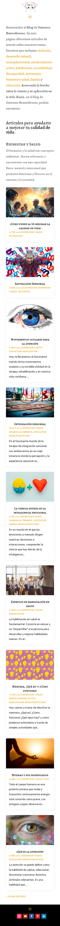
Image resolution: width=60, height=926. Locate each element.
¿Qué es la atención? (30, 852)
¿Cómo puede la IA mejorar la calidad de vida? (30, 226)
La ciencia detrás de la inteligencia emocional (30, 510)
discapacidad (15, 74)
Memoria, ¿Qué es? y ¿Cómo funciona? (30, 688)
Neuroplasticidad (19, 435)
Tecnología (15, 235)
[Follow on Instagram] (19, 916)
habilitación (24, 68)
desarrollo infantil (18, 56)
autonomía (33, 74)
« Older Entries (16, 896)
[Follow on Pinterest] (37, 916)
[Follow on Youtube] (25, 916)
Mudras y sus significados (30, 775)
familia (35, 79)
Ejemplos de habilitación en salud (30, 604)
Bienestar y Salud (32, 232)
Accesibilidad (30, 287)
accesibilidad (43, 68)
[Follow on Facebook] (31, 916)
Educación (15, 351)
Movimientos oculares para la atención (30, 341)
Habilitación (29, 351)
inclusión (44, 50)
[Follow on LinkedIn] (43, 916)
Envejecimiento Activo (22, 698)
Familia (13, 524)
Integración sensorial (30, 424)
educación (13, 85)
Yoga (46, 779)
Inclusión (23, 291)
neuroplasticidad (18, 62)
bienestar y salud (17, 79)
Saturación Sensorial (30, 284)
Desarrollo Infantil (20, 432)
